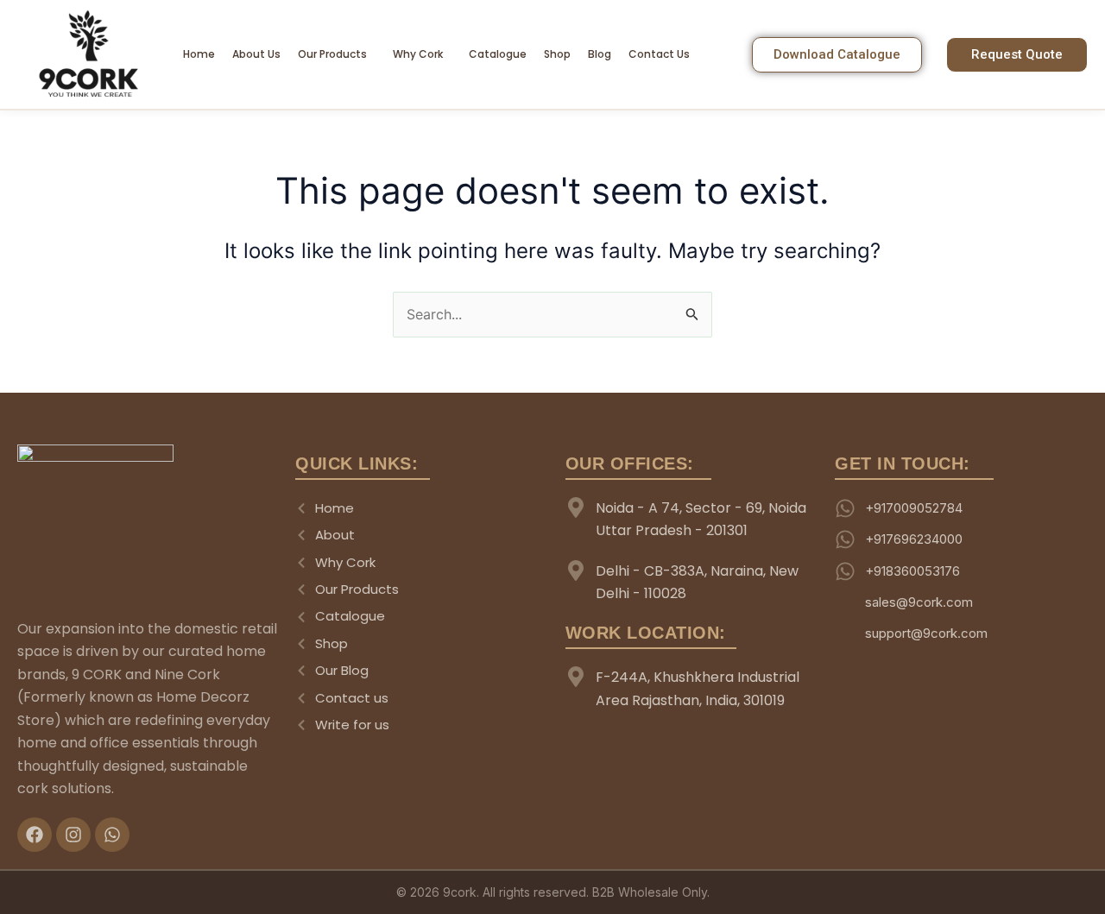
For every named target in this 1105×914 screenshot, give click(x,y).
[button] (336, 54)
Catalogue (498, 54)
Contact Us (659, 54)
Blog (599, 54)
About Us (256, 54)
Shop (557, 54)
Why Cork (418, 54)
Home (199, 54)
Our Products (332, 54)
